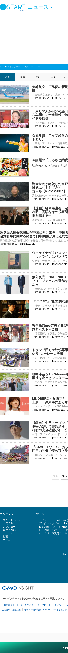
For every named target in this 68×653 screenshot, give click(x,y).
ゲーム (7, 539)
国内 (22, 77)
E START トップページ (11, 66)
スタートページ (12, 520)
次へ (64, 475)
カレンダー (9, 526)
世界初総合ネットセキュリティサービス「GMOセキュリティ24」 (32, 605)
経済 (53, 77)
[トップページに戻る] (13, 7)
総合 (28, 66)
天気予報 (8, 523)
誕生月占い (9, 529)
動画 (5, 536)
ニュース (37, 66)
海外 (38, 77)
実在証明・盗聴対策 (11, 609)
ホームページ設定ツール (53, 533)
